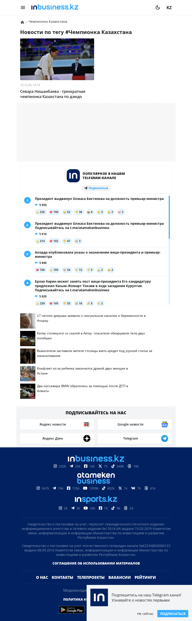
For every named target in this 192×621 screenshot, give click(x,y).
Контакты (62, 577)
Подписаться (172, 613)
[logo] (90, 7)
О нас (42, 577)
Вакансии (119, 577)
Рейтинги (145, 577)
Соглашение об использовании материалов (96, 563)
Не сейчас (145, 613)
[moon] (157, 7)
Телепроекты (91, 577)
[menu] (23, 7)
